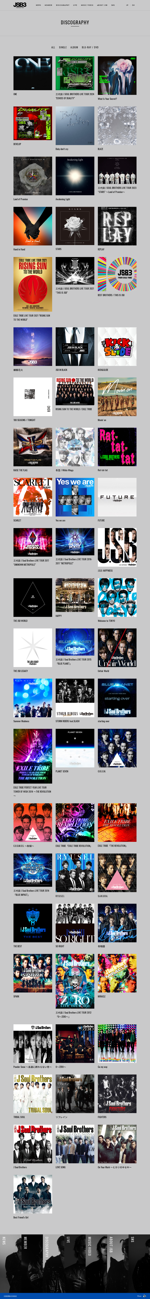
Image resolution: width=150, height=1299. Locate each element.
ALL (53, 47)
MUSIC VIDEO (87, 5)
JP (127, 5)
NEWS (38, 5)
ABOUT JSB (102, 5)
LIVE (75, 5)
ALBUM (74, 47)
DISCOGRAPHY (62, 5)
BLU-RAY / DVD (90, 47)
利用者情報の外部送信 (10, 1296)
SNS (113, 5)
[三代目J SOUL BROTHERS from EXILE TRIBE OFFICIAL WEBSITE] (19, 5)
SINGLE (63, 47)
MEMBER (48, 5)
